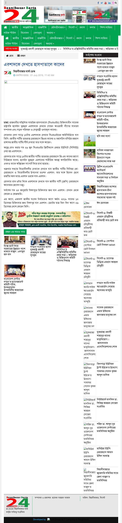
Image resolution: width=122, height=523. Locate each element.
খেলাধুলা (38, 32)
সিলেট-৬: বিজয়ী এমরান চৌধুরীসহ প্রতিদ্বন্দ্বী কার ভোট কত (107, 216)
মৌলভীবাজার (57, 27)
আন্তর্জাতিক (28, 27)
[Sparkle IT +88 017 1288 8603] (68, 519)
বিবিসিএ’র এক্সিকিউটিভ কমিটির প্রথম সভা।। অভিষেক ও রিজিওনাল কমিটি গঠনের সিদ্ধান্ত (66, 255)
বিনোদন (25, 32)
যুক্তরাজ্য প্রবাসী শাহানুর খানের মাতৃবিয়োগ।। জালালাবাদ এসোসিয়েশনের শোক (107, 339)
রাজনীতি (42, 27)
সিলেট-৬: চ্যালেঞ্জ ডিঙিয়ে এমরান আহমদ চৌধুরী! (107, 262)
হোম (11, 55)
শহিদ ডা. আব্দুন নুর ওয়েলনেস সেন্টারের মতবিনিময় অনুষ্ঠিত (106, 427)
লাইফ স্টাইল (10, 32)
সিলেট (72, 27)
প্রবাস (82, 27)
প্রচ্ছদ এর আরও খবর (15, 231)
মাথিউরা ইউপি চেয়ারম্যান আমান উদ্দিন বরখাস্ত (105, 452)
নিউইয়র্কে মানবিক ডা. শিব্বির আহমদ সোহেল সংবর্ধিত (107, 403)
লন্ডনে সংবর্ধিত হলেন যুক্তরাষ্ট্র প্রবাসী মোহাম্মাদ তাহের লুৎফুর (40, 251)
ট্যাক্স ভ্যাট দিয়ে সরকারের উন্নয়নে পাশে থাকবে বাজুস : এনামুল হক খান (14, 250)
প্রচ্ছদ (22, 55)
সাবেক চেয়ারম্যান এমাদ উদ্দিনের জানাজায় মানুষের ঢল (106, 311)
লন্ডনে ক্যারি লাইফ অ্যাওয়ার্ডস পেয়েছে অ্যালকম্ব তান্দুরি (106, 286)
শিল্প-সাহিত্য (106, 27)
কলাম (92, 27)
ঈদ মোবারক (102, 203)
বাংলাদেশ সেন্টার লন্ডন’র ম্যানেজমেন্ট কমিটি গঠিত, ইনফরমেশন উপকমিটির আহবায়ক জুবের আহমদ (13, 286)
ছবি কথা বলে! (103, 136)
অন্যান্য (50, 32)
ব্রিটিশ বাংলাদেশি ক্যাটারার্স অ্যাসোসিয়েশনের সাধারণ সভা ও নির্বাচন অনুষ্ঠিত (107, 174)
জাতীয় (15, 27)
